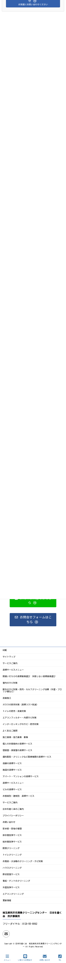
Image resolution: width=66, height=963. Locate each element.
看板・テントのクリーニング (16, 881)
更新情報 (7, 900)
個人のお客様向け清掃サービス (17, 744)
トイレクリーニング (12, 855)
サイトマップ (9, 657)
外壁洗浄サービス (11, 887)
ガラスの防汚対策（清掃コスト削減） (21, 704)
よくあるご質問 (10, 731)
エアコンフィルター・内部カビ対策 (19, 717)
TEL (60, 960)
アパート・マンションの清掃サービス (21, 776)
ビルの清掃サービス (12, 789)
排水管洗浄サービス (12, 835)
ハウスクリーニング (12, 868)
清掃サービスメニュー (13, 670)
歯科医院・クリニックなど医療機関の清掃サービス (27, 757)
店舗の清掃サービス (12, 763)
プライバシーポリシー (13, 815)
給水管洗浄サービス (12, 842)
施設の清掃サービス (12, 770)
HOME (5, 650)
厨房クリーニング (11, 848)
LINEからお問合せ (25, 960)
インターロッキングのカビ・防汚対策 (21, 724)
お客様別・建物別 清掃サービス (18, 796)
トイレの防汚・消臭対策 (14, 711)
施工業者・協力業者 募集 (15, 737)
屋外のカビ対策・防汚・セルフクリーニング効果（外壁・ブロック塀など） (32, 690)
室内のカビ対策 (10, 683)
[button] (33, 600)
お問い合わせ (9, 822)
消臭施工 (7, 698)
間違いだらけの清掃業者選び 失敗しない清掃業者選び (29, 676)
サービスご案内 (10, 663)
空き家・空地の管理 (12, 828)
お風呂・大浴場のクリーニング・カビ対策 (23, 861)
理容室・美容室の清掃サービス (17, 750)
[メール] (6, 933)
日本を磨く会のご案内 (13, 809)
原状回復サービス (11, 874)
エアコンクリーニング (13, 894)
